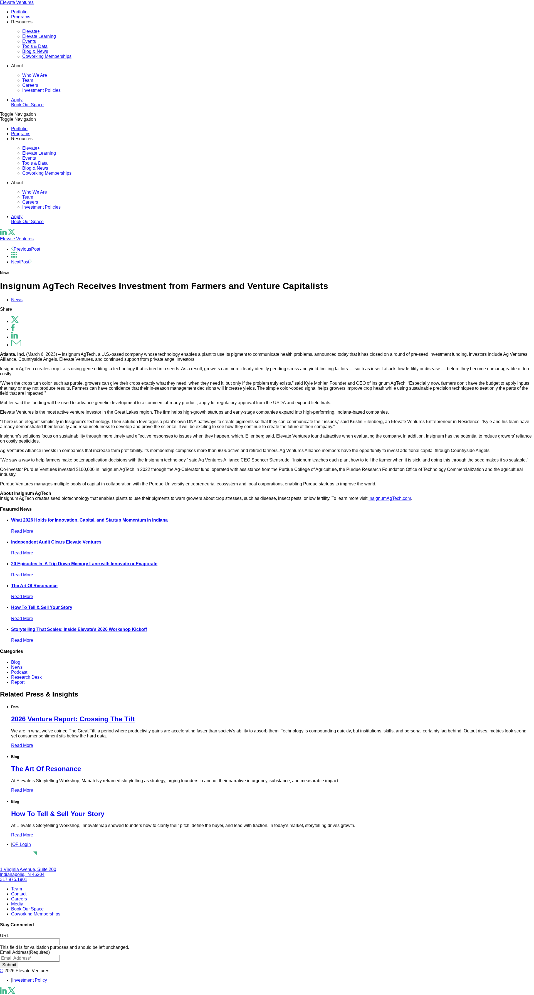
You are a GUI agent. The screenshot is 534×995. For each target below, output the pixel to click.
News (17, 299)
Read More (22, 531)
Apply (17, 99)
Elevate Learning (39, 36)
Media (17, 904)
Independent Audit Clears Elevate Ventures (56, 542)
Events (29, 41)
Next (20, 262)
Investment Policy (29, 980)
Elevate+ (31, 31)
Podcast (19, 672)
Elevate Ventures (17, 2)
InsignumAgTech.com (390, 498)
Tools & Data (35, 46)
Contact (18, 894)
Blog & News (35, 51)
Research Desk (26, 677)
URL (4, 935)
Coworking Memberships (46, 56)
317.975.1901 (13, 879)
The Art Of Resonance (34, 585)
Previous (27, 249)
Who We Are (34, 75)
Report (17, 682)
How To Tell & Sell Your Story (41, 607)
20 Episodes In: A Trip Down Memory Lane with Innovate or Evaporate (84, 563)
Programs (20, 16)
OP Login (21, 844)
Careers (30, 85)
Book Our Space (27, 104)
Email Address (25, 952)
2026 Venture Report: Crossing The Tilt (73, 719)
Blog (15, 662)
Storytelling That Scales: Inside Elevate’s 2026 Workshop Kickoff (79, 629)
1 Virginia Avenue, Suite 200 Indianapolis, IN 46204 (28, 872)
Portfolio (19, 11)
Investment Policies (41, 90)
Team (27, 80)
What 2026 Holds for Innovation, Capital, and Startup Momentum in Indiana (89, 520)
